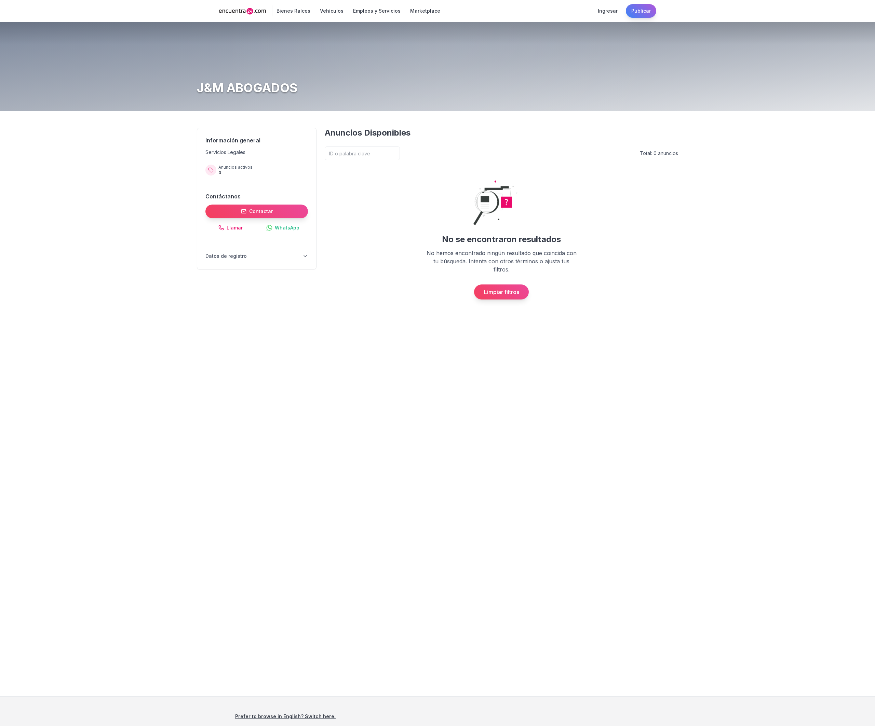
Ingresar (608, 11)
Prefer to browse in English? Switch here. (285, 716)
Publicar (641, 11)
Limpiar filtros (501, 292)
